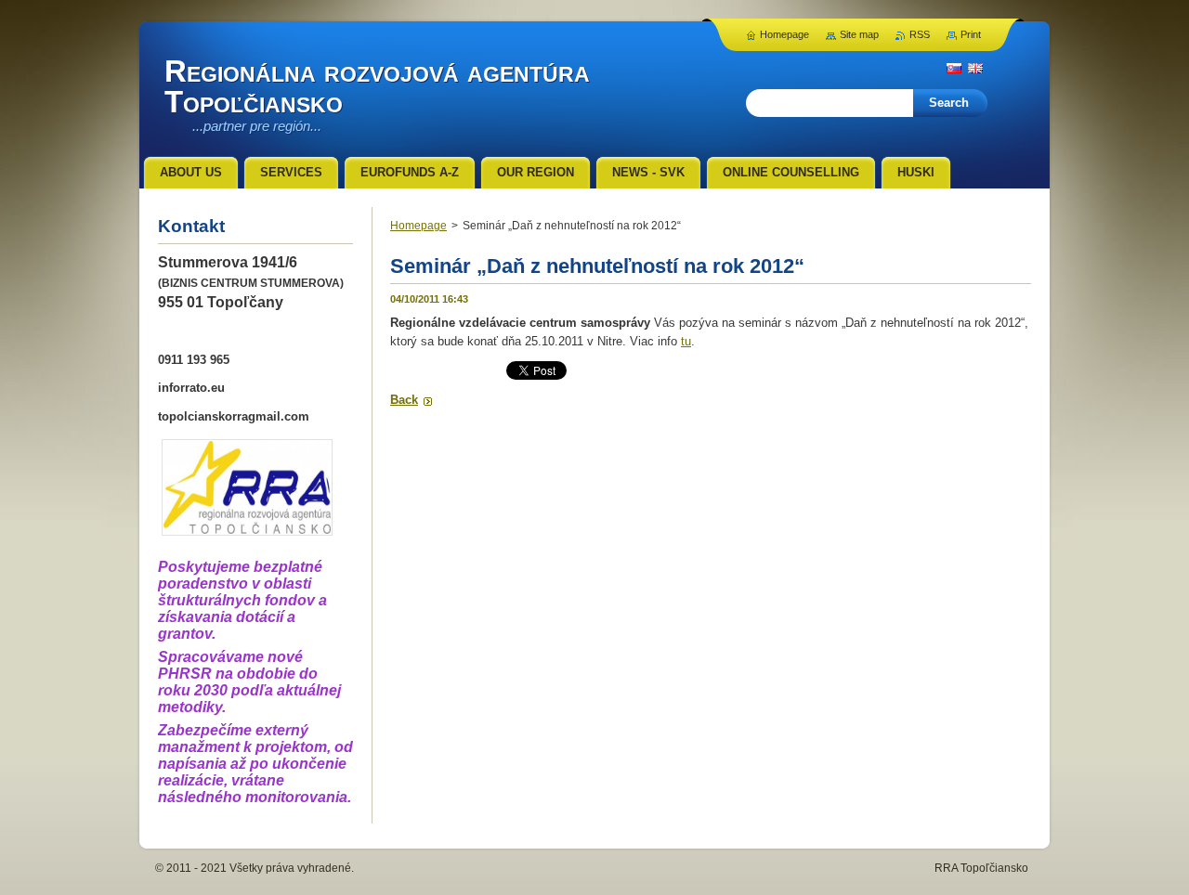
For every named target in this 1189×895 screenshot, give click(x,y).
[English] (975, 67)
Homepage (418, 225)
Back (404, 400)
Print (970, 34)
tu (686, 341)
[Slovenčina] (954, 67)
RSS (919, 34)
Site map (859, 34)
